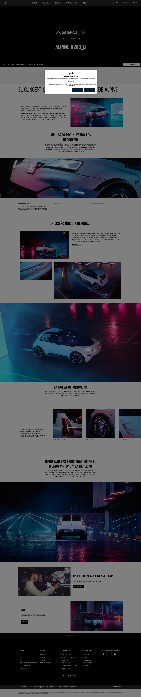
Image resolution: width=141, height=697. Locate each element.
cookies (51, 78)
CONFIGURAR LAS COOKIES (52, 90)
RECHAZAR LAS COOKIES (77, 90)
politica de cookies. (72, 85)
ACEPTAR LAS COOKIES (90, 90)
